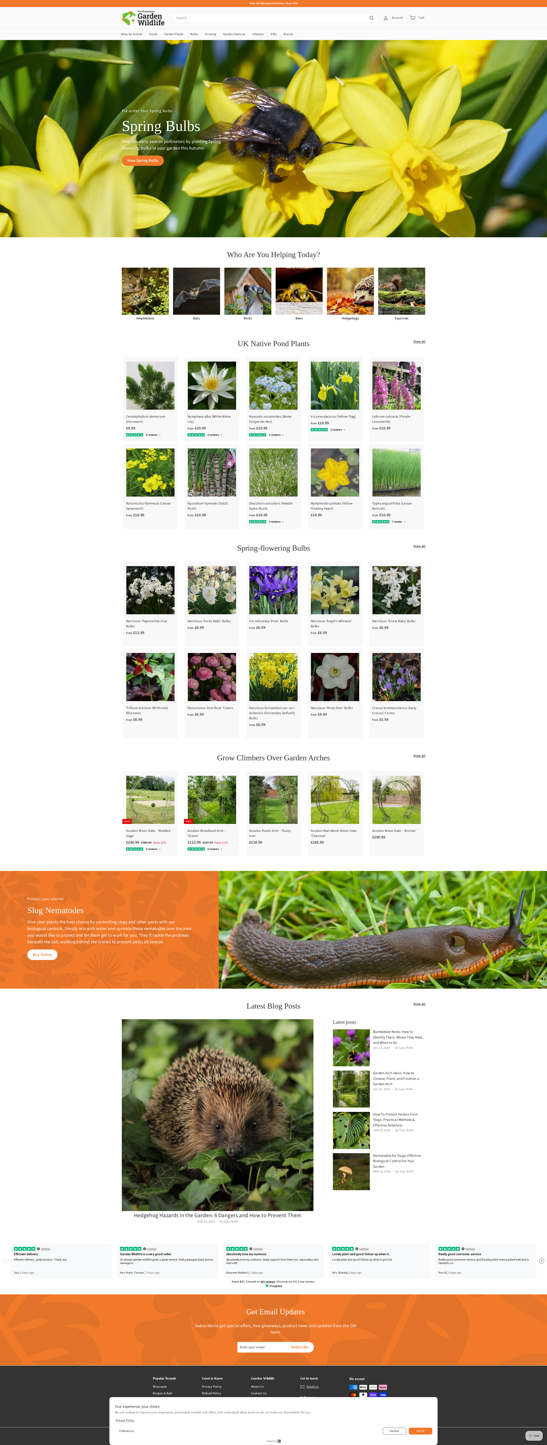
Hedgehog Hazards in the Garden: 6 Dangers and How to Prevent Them (217, 1215)
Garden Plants (174, 34)
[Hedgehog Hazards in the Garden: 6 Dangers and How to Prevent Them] (217, 1115)
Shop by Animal (131, 34)
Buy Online (42, 954)
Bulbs (194, 34)
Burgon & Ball (162, 1393)
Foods (153, 34)
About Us (257, 1386)
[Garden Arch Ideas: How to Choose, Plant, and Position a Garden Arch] (351, 1089)
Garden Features (234, 34)
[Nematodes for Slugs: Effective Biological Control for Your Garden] (351, 1171)
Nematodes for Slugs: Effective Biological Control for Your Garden (397, 1161)
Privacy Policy (212, 1386)
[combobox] (275, 17)
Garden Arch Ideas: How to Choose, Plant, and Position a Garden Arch (396, 1079)
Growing (210, 34)
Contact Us (259, 1393)
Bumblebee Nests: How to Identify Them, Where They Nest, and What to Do (398, 1037)
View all (419, 341)
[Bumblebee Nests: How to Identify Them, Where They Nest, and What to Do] (351, 1047)
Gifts (274, 34)
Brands (288, 34)
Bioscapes (160, 1386)
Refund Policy (211, 1393)
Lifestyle (258, 34)
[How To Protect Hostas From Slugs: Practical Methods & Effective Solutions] (351, 1130)
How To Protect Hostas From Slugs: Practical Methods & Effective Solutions (395, 1120)
